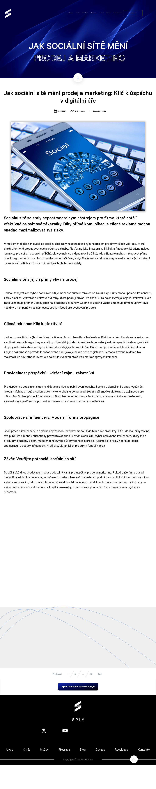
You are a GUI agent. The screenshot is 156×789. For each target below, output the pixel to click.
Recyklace (117, 13)
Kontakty (133, 13)
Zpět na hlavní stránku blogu (78, 686)
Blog (101, 13)
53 (90, 674)
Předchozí (57, 674)
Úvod (71, 13)
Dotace (108, 13)
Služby (84, 13)
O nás (77, 13)
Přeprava (93, 13)
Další (100, 674)
